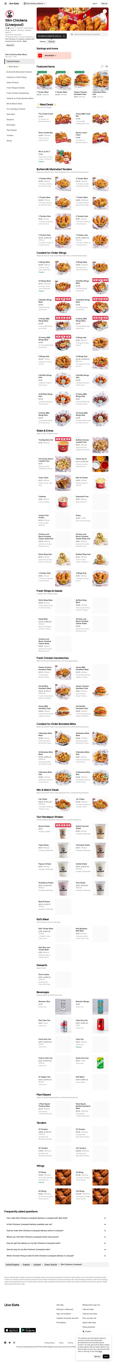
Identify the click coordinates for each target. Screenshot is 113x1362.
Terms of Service (72, 1347)
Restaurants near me (91, 1305)
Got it (106, 1356)
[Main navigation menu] (5, 3)
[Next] (107, 66)
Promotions (61, 1323)
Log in (95, 3)
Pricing (70, 1343)
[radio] (43, 41)
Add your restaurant (64, 1309)
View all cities (88, 1309)
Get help (60, 1305)
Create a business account (67, 1318)
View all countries (90, 1314)
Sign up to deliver (63, 1314)
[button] (56, 1218)
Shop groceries (89, 1327)
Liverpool (37, 1264)
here (100, 1351)
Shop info (10, 45)
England (26, 1264)
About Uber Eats (89, 1323)
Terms (61, 1343)
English (88, 1331)
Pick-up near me (89, 1318)
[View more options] (105, 11)
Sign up (104, 3)
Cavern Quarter (50, 1264)
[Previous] (102, 66)
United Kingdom (12, 1264)
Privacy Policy (50, 1343)
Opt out (97, 1356)
